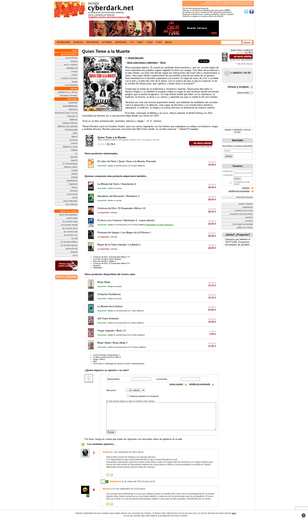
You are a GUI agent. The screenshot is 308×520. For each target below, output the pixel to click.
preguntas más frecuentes (241, 214)
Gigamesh (73, 184)
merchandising (71, 85)
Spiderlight (97, 268)
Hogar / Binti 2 (99, 359)
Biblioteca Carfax (70, 147)
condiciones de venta (243, 210)
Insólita (74, 170)
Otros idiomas (71, 204)
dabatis (106, 452)
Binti (95, 361)
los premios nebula (69, 225)
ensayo (74, 71)
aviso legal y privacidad (243, 224)
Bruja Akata (103, 282)
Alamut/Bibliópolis (70, 106)
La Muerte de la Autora (109, 306)
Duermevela (72, 194)
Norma (75, 187)
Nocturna (74, 140)
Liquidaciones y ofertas (68, 92)
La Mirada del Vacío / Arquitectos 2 (116, 184)
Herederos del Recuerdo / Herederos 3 (118, 196)
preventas (92, 42)
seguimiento (247, 207)
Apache (74, 160)
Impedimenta (72, 180)
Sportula (74, 157)
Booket (74, 174)
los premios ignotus (69, 245)
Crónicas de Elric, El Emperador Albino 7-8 (111, 257)
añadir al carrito (109, 166)
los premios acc (71, 235)
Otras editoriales (70, 201)
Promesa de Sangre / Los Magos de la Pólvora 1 (124, 232)
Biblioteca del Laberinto (68, 126)
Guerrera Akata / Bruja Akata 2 (106, 355)
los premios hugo (70, 221)
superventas (72, 218)
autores (107, 42)
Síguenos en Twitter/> (246, 11)
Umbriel (74, 177)
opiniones (121, 42)
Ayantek (96, 265)
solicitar (107, 213)
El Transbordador (70, 164)
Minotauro (73, 109)
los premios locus (70, 228)
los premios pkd (71, 231)
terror (75, 255)
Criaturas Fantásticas (109, 294)
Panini (75, 197)
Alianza (74, 136)
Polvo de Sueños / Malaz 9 (104, 261)
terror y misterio (71, 65)
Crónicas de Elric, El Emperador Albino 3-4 (121, 208)
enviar (228, 156)
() (159, 225)
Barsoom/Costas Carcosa (66, 113)
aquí (234, 513)
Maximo (107, 489)
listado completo (246, 204)
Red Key (74, 191)
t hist (159, 42)
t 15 (132, 42)
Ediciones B (72, 116)
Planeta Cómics (71, 167)
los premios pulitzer (69, 242)
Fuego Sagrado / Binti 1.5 (111, 330)
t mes (140, 42)
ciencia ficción (71, 58)
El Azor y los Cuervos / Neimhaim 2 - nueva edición (126, 220)
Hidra (75, 133)
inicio (75, 50)
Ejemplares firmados (69, 95)
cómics (74, 75)
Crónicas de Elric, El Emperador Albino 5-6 (111, 263)
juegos (75, 81)
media (168, 42)
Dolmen (74, 143)
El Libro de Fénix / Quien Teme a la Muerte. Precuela (126, 161)
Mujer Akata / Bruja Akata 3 (112, 342)
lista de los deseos (245, 197)
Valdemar (74, 119)
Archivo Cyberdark (66, 276)
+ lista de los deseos (244, 64)
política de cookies (245, 227)
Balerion (114, 481)
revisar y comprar (239, 86)
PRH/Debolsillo (71, 130)
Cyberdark (73, 103)
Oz (76, 153)
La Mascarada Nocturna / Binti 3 (107, 357)
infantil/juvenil (72, 68)
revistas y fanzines (69, 78)
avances (78, 42)
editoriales (72, 99)
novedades (63, 42)
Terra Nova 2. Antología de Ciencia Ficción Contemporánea (118, 363)
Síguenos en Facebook (251, 11)
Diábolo (74, 150)
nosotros (249, 217)
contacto (249, 221)
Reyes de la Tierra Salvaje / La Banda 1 (118, 244)
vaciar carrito (243, 93)
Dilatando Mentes (70, 123)
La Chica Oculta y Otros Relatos (107, 259)
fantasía (74, 61)
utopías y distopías (234, 129)
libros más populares (69, 215)
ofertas (74, 88)
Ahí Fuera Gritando (108, 318)
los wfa (74, 238)
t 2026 (149, 42)
